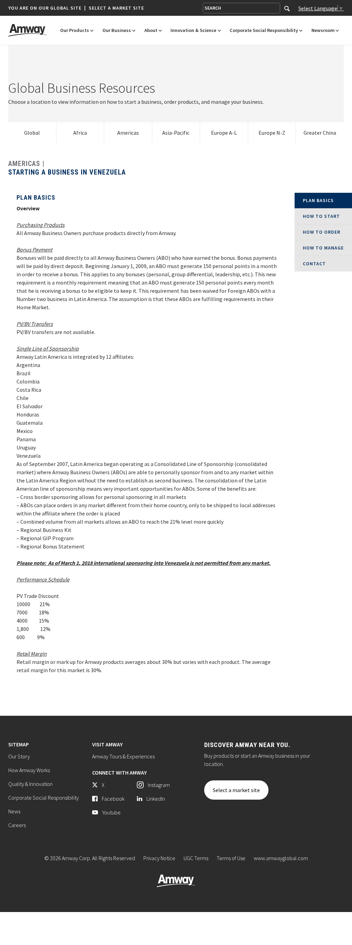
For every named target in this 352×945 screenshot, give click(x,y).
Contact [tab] (314, 263)
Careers (17, 825)
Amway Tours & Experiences (123, 756)
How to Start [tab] (321, 216)
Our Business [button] (116, 30)
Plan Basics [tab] (318, 200)
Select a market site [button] (116, 8)
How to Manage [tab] (323, 248)
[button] (76, 8)
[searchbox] (241, 8)
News (14, 811)
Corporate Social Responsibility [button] (264, 30)
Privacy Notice (159, 858)
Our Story (19, 756)
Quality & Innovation (30, 783)
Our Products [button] (74, 30)
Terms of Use (231, 858)
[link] (32, 132)
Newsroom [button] (322, 30)
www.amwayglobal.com (281, 858)
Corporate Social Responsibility (43, 797)
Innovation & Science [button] (193, 30)
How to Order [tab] (321, 232)
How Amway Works (29, 770)
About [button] (150, 30)
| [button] (85, 8)
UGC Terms (196, 858)
